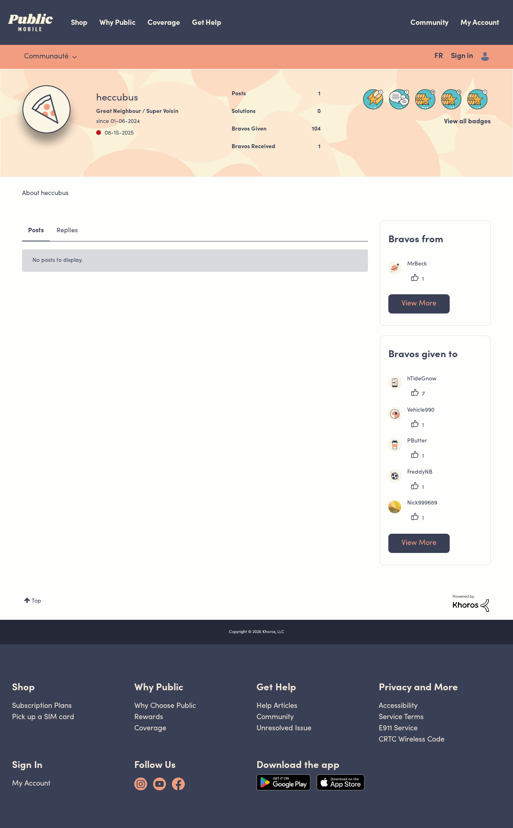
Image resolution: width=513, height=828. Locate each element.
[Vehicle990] (414, 419)
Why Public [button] (158, 687)
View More (419, 303)
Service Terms (401, 716)
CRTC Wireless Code (411, 739)
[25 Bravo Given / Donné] (425, 99)
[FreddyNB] (413, 481)
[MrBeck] (410, 272)
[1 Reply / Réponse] (399, 99)
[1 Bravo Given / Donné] (477, 99)
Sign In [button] (27, 764)
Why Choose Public (165, 705)
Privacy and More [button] (418, 687)
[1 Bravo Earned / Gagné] (373, 99)
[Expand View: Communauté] (75, 57)
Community (429, 22)
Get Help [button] (276, 687)
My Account (479, 22)
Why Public (117, 22)
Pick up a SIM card (43, 716)
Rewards (148, 716)
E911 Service (398, 727)
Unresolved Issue (283, 727)
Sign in (462, 56)
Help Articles (276, 705)
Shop (79, 22)
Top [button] (36, 601)
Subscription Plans (42, 705)
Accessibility (398, 705)
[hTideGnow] (415, 387)
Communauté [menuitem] (46, 56)
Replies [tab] (67, 230)
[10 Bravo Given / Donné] (451, 99)
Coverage (163, 22)
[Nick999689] (415, 511)
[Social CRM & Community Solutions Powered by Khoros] (471, 603)
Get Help (206, 22)
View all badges (467, 122)
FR (438, 56)
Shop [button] (23, 687)
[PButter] (410, 449)
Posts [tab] (36, 230)
